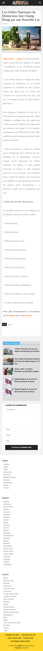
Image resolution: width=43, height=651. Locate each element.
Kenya (5, 522)
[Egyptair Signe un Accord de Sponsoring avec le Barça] (8, 381)
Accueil (4, 8)
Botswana (7, 504)
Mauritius (7, 533)
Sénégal (6, 625)
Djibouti (6, 602)
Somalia (6, 480)
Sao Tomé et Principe (11, 623)
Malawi (6, 530)
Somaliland (7, 483)
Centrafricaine (9, 589)
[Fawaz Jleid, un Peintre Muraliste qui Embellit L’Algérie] (8, 371)
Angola (6, 501)
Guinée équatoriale (10, 612)
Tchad (5, 628)
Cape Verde (8, 507)
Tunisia (6, 488)
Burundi (6, 583)
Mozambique (8, 536)
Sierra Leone (8, 549)
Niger (5, 620)
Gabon (6, 604)
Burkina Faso (8, 581)
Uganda (6, 559)
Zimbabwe (7, 564)
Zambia (6, 562)
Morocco (7, 475)
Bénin (10, 325)
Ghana (5, 520)
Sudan (5, 485)
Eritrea (6, 509)
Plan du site (28, 638)
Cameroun (7, 586)
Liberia (6, 528)
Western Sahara (9, 477)
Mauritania (7, 472)
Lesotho (6, 525)
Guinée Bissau (8, 607)
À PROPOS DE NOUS (12, 635)
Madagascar (8, 615)
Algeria (6, 464)
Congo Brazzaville (10, 594)
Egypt (5, 467)
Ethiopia (6, 515)
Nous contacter (14, 638)
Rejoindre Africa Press (20, 641)
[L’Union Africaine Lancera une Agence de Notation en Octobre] (8, 351)
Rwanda (6, 543)
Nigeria (6, 541)
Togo (5, 631)
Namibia (6, 538)
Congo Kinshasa (9, 596)
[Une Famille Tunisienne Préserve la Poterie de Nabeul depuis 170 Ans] (8, 361)
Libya (5, 469)
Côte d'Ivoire (8, 599)
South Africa (8, 551)
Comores (7, 591)
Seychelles (7, 546)
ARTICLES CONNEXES (11, 343)
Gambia (6, 517)
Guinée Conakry (9, 610)
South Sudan (8, 554)
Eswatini (6, 512)
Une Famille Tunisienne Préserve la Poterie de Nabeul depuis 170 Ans (27, 361)
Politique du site (29, 635)
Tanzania (6, 557)
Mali (5, 617)
